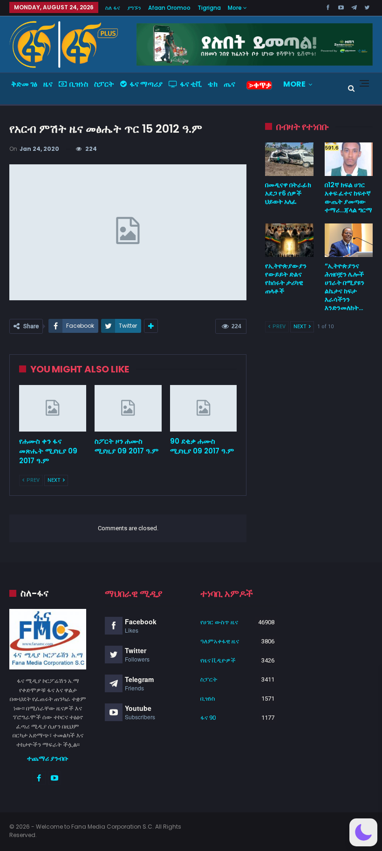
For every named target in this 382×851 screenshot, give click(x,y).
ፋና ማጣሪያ (146, 84)
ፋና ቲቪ (191, 84)
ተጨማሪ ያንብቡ (47, 758)
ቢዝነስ (78, 84)
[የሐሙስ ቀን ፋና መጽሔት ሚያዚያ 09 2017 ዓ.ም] (52, 408)
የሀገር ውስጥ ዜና (219, 622)
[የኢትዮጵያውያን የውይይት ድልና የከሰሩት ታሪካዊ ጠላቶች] (289, 240)
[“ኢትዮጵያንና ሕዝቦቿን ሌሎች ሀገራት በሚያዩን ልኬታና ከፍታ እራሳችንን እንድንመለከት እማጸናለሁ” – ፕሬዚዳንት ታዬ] (349, 240)
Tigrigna (209, 8)
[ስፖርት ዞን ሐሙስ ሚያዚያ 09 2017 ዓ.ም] (128, 408)
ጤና (229, 84)
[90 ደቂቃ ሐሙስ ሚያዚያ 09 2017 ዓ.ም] (203, 408)
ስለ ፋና (112, 8)
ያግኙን (134, 8)
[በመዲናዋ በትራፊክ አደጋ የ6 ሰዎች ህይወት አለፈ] (289, 159)
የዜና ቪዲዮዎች (218, 660)
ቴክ (213, 84)
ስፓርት (104, 84)
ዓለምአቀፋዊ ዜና (219, 641)
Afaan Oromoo (169, 8)
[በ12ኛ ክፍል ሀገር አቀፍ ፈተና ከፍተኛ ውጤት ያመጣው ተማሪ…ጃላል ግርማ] (349, 159)
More (235, 8)
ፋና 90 (208, 717)
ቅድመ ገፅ (24, 84)
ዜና (48, 84)
